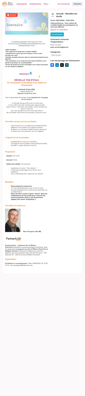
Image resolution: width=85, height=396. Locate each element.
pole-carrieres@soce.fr (59, 47)
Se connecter (64, 4)
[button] (59, 30)
